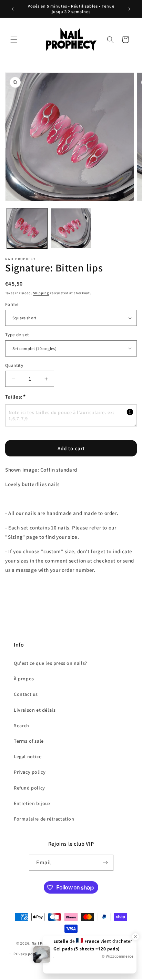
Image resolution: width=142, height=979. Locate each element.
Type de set (17, 335)
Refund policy (29, 788)
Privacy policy (29, 772)
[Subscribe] (105, 863)
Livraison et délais (34, 710)
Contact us (26, 694)
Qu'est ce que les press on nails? (50, 663)
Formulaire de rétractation (44, 819)
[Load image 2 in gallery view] (71, 228)
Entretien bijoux (32, 803)
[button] (13, 39)
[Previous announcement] (12, 9)
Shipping (41, 293)
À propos (24, 679)
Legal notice (27, 756)
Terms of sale (29, 741)
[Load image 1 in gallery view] (27, 228)
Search (21, 725)
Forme (12, 304)
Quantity (14, 365)
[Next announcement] (129, 9)
